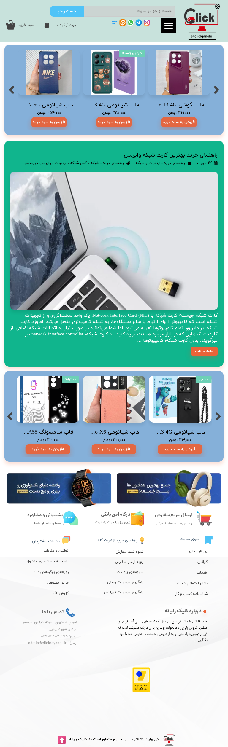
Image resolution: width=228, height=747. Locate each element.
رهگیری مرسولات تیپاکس (128, 592)
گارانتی (202, 562)
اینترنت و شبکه (147, 163)
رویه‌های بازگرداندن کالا (51, 572)
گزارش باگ (61, 593)
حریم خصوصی (58, 582)
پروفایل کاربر (198, 551)
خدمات (202, 572)
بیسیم (30, 163)
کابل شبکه (78, 163)
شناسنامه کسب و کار (191, 594)
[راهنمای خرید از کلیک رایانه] (142, 539)
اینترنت (60, 163)
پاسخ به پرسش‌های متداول (48, 561)
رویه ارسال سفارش (129, 562)
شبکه (94, 163)
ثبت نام (59, 25)
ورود (72, 25)
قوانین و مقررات (56, 550)
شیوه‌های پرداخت (130, 572)
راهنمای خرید (174, 163)
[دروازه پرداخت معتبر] (141, 691)
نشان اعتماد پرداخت (192, 583)
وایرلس (45, 163)
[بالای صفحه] (62, 740)
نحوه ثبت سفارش (129, 552)
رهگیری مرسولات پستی (128, 582)
